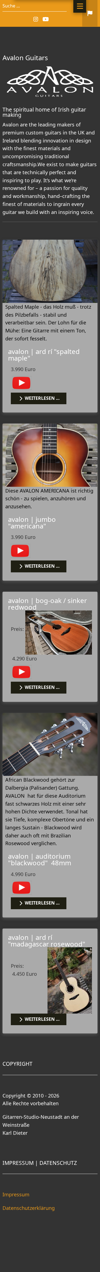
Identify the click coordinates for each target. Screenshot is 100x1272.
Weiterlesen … (42, 398)
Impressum (15, 1194)
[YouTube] (46, 19)
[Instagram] (36, 19)
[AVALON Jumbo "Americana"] (50, 454)
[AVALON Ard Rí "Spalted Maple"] (50, 270)
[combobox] (34, 6)
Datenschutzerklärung (28, 1208)
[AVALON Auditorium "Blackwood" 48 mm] (50, 744)
